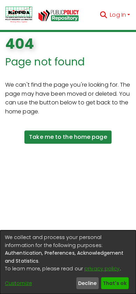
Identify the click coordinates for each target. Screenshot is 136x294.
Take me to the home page (68, 137)
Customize (18, 283)
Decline (87, 283)
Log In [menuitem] (118, 15)
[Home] (18, 15)
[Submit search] (103, 15)
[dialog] (68, 262)
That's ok (115, 283)
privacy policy (102, 268)
